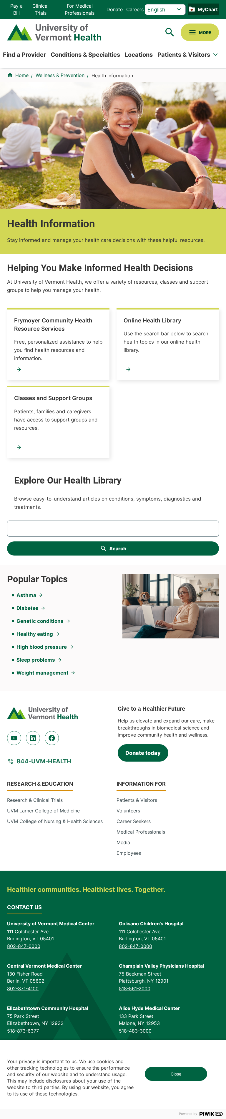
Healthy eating (34, 634)
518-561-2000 (134, 988)
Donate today (143, 753)
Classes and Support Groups (53, 398)
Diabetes (27, 608)
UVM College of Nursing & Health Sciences (55, 821)
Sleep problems (35, 660)
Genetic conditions (40, 621)
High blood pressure (41, 647)
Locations (139, 54)
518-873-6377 (23, 1031)
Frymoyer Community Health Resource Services (53, 324)
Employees (129, 853)
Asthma (26, 595)
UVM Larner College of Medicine (43, 811)
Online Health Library (152, 320)
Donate (115, 9)
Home (22, 75)
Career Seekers (134, 821)
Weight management (42, 673)
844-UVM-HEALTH (43, 761)
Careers (135, 9)
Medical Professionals (141, 832)
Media (123, 842)
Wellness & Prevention (60, 75)
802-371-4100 (23, 988)
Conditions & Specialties (85, 54)
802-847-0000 (23, 946)
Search (117, 548)
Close (176, 1073)
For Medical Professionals (79, 9)
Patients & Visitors (183, 54)
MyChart (208, 9)
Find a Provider (24, 54)
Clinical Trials (40, 9)
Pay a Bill (16, 9)
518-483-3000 (135, 1031)
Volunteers (128, 811)
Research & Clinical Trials (35, 800)
